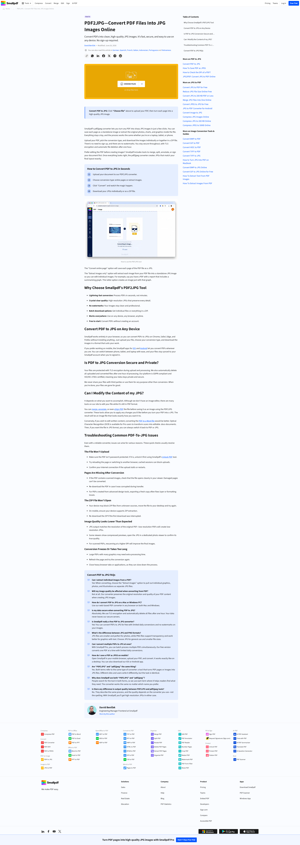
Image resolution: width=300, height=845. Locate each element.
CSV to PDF (130, 759)
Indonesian (143, 50)
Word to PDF (76, 751)
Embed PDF (204, 798)
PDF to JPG (48, 759)
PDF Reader (186, 742)
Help (162, 793)
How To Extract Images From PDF (197, 183)
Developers (204, 804)
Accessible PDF (206, 821)
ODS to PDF (103, 738)
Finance (124, 793)
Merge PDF (158, 734)
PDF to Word (76, 734)
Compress (39, 3)
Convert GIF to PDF (191, 143)
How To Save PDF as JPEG (194, 68)
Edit (62, 3)
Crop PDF (185, 751)
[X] (59, 831)
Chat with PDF (242, 738)
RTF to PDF (131, 738)
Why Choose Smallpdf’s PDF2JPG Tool (199, 22)
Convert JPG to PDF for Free (195, 87)
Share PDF (185, 768)
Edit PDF (185, 734)
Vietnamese (166, 50)
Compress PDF (49, 734)
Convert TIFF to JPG (191, 155)
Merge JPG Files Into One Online (197, 100)
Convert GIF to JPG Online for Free (198, 171)
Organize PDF (158, 755)
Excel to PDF (76, 755)
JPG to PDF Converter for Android (197, 108)
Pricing (203, 787)
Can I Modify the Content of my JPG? (198, 39)
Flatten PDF (213, 755)
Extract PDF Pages (160, 751)
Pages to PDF (131, 768)
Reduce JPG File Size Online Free (197, 91)
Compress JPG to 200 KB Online (197, 121)
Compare (203, 815)
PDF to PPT (76, 742)
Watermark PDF (187, 759)
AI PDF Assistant (242, 734)
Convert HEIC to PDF (192, 147)
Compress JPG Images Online (196, 116)
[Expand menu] (142, 84)
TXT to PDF (131, 734)
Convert (48, 3)
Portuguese (153, 50)
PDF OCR (47, 747)
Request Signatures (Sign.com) (219, 738)
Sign (68, 3)
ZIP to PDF (130, 755)
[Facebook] (48, 831)
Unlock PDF (213, 747)
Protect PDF (213, 751)
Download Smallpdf (247, 787)
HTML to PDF (131, 747)
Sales (123, 787)
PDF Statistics (166, 804)
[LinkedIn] (42, 831)
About (163, 787)
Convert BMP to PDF (192, 138)
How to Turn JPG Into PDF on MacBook (196, 162)
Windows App (245, 798)
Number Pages (187, 747)
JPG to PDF (48, 768)
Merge (56, 3)
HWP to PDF (131, 742)
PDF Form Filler (187, 764)
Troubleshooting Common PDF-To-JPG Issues (200, 45)
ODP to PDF (103, 742)
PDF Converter (49, 742)
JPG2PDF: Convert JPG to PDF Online (199, 76)
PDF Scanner (241, 759)
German (116, 50)
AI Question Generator (244, 751)
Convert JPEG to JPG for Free (195, 104)
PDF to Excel (76, 738)
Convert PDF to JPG (191, 64)
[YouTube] (54, 831)
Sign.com (204, 809)
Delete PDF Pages (160, 747)
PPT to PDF (76, 759)
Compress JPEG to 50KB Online (196, 125)
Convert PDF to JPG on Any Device (197, 28)
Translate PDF (241, 747)
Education (125, 804)
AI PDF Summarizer (243, 742)
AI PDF (74, 3)
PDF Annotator (187, 738)
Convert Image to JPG (192, 112)
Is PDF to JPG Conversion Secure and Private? (200, 34)
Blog (162, 798)
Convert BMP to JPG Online (195, 167)
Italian (135, 50)
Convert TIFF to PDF (191, 151)
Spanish (123, 50)
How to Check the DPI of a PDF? (197, 72)
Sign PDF (212, 734)
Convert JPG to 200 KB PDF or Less (198, 95)
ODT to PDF (103, 734)
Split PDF (157, 738)
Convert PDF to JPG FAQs (193, 50)
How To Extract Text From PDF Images (196, 177)
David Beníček (89, 45)
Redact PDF (186, 755)
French (130, 50)
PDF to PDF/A (48, 751)
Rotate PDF (158, 742)
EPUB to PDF (131, 751)
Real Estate (125, 798)
